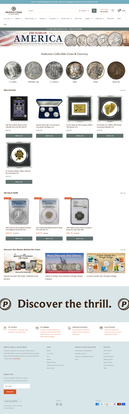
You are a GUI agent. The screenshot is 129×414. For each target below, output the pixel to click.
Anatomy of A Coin (81, 353)
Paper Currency (29, 18)
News (76, 359)
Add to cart (19, 135)
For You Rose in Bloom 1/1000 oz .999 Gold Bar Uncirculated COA (18, 172)
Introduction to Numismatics (83, 350)
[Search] (94, 11)
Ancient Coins (65, 18)
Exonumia (53, 18)
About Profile (107, 350)
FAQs (105, 368)
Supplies (87, 18)
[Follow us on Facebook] (57, 404)
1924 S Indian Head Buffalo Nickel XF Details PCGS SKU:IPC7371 (49, 229)
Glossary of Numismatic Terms (84, 356)
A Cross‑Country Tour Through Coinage (101, 276)
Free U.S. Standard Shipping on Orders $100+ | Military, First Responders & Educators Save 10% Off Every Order (64, 2)
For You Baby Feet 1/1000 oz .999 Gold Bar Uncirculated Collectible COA (109, 126)
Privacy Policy (108, 362)
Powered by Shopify (9, 408)
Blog (5, 24)
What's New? (51, 368)
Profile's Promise (108, 356)
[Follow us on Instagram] (60, 404)
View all (123, 90)
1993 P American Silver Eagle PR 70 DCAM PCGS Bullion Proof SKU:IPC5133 (18, 229)
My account (104, 11)
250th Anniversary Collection (55, 365)
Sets (48, 356)
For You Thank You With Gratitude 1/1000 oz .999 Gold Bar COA (79, 126)
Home (48, 350)
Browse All (110, 18)
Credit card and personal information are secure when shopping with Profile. (112, 332)
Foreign (42, 18)
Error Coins (78, 18)
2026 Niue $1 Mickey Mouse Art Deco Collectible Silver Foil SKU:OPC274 (16, 126)
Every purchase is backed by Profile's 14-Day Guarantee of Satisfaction (81, 332)
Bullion (17, 18)
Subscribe (10, 392)
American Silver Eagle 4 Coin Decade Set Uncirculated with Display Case (48, 126)
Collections (98, 18)
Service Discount (109, 365)
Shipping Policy (108, 359)
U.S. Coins (7, 18)
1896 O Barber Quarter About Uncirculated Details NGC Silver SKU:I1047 (78, 229)
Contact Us (107, 353)
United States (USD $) (11, 401)
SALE (119, 18)
